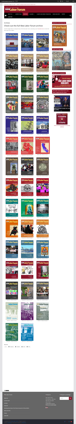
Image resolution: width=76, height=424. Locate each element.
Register (67, 1)
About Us (10, 14)
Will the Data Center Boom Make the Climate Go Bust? (30, 4)
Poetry (63, 14)
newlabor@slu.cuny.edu (50, 403)
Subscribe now (41, 28)
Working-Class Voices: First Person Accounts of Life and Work (16, 408)
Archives (25, 14)
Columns (31, 14)
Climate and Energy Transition (44, 14)
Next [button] (69, 60)
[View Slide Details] (61, 60)
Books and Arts (56, 14)
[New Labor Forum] (5, 15)
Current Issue (18, 14)
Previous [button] (53, 60)
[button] (12, 14)
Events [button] (16, 1)
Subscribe (10, 16)
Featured (6, 405)
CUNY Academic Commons (7, 1)
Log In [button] (73, 1)
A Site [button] (7, 1)
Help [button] (62, 1)
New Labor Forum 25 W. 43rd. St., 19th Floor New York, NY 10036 (51, 399)
